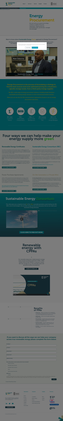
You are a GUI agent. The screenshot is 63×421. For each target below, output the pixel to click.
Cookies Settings (28, 47)
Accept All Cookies (34, 47)
